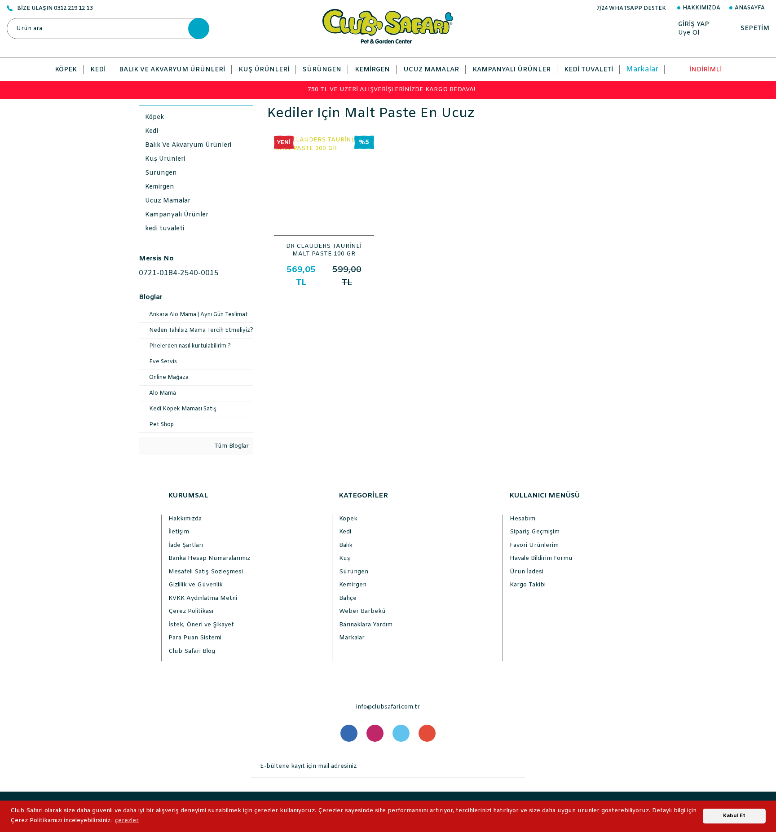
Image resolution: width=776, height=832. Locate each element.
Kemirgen (352, 585)
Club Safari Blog (191, 651)
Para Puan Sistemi (194, 638)
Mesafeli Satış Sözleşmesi (205, 572)
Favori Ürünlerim (534, 545)
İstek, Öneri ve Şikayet (201, 625)
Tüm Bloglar (230, 446)
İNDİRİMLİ (705, 70)
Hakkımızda (701, 8)
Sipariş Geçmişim (535, 532)
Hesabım (522, 519)
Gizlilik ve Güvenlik (195, 585)
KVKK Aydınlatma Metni (202, 598)
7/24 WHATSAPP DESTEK (631, 8)
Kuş (344, 558)
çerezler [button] (127, 820)
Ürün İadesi (526, 572)
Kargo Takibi (528, 585)
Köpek (348, 519)
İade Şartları (185, 545)
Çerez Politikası (190, 611)
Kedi (345, 532)
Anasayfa (750, 8)
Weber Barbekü (362, 611)
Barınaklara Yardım (365, 625)
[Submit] (516, 766)
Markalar (642, 69)
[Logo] (387, 26)
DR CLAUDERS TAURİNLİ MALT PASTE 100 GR (324, 249)
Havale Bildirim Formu (541, 558)
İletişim (178, 532)
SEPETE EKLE (324, 227)
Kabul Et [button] (734, 815)
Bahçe (348, 598)
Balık (346, 545)
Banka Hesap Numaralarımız (209, 558)
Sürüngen (353, 572)
